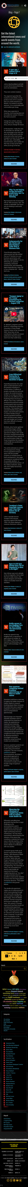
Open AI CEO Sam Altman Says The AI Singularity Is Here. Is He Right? (16, 566)
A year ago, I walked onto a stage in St (14, 71)
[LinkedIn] (14, 1180)
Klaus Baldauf (10, 1071)
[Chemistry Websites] (14, 978)
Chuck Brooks (11, 275)
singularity (6, 589)
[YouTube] (17, 1180)
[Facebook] (8, 1180)
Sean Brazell (9, 1088)
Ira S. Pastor (9, 1102)
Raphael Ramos (10, 1083)
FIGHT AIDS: (5, 1163)
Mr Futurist (7, 1122)
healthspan (16, 997)
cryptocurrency (5, 995)
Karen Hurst (9, 1062)
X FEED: (4, 1159)
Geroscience (7, 1118)
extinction (20, 995)
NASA (25, 1002)
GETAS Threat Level (14, 1146)
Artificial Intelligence (22, 989)
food (21, 473)
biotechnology (6, 993)
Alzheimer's (10, 989)
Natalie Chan (9, 1085)
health (10, 997)
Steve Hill (8, 1090)
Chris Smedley (10, 1105)
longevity (20, 1002)
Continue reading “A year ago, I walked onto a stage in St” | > (12, 151)
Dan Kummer (9, 1066)
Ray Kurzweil (18, 212)
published (7, 752)
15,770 (20, 956)
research (11, 1005)
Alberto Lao (9, 1079)
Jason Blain (9, 1098)
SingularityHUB (8, 1128)
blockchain (16, 993)
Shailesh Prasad (10, 1054)
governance (15, 277)
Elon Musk (6, 1027)
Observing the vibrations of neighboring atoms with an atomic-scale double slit (16, 813)
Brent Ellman (9, 1092)
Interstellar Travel (15, 999)
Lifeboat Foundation (10, 1178)
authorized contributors (14, 47)
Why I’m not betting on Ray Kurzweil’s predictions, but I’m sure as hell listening (16, 193)
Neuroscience (7, 1003)
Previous (9, 953)
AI (6, 989)
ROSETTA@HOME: (8, 1169)
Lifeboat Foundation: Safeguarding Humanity (10, 5)
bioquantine (8, 991)
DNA (5, 1024)
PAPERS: (16, 1169)
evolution (17, 473)
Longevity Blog (8, 1120)
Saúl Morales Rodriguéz (13, 770)
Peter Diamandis (8, 1022)
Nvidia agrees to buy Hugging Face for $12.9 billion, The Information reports (16, 627)
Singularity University (9, 1029)
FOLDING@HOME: (8, 1166)
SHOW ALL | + (6, 1107)
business (17, 275)
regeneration (5, 1005)
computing (21, 770)
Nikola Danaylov (11, 157)
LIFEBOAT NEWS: (18, 1152)
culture (9, 995)
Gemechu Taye (10, 1058)
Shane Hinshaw (10, 1081)
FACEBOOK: (4, 1152)
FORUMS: (10, 1173)
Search (25, 969)
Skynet (5, 1030)
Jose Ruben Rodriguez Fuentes (14, 1064)
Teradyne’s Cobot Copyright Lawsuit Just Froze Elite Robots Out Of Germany (16, 509)
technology (7, 1008)
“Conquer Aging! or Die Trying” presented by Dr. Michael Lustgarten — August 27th (16, 300)
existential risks (16, 995)
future (24, 995)
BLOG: (16, 1159)
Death (11, 995)
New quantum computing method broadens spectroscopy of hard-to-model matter (16, 691)
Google (6, 997)
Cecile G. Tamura (11, 650)
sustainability (24, 1005)
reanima (14, 1003)
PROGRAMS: (17, 1166)
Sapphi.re (25, 1178)
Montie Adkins (10, 1100)
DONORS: (9, 1161)
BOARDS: (17, 1161)
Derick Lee (9, 1077)
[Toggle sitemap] (22, 6)
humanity (21, 997)
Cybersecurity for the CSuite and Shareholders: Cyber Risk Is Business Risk (15, 245)
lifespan (14, 1002)
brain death (21, 993)
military (5, 475)
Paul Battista (10, 342)
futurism (17, 157)
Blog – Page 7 (14, 12)
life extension (17, 342)
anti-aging (15, 989)
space (8, 475)
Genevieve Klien (10, 1043)
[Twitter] (11, 1180)
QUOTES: (16, 1173)
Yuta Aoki (8, 1075)
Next (13, 958)
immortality (7, 999)
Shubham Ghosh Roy (12, 1047)
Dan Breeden (9, 1051)
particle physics (13, 934)
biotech (20, 991)
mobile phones (7, 934)
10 (14, 956)
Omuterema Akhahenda (12, 1068)
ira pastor (21, 999)
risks (13, 1005)
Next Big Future (8, 1124)
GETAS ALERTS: (18, 1155)
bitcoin (12, 993)
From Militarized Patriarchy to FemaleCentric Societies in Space (16, 377)
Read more (14, 164)
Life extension (7, 1002)
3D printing (7, 1019)
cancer (24, 993)
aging (4, 989)
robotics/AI (6, 159)
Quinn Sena (9, 1049)
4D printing (7, 1021)
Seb (7, 1094)
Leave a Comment (13, 159)
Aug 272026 (6, 71)
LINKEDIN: (5, 1155)
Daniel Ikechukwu (11, 528)
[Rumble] (20, 1180)
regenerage (20, 1004)
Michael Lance (10, 1096)
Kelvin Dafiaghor (11, 212)
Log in (5, 47)
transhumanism (14, 1008)
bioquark (14, 991)
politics (10, 1003)
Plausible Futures (8, 1126)
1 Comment (11, 214)
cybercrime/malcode (8, 277)
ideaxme (25, 997)
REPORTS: (17, 1163)
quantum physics (7, 772)
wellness (21, 1008)
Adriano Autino (11, 473)
